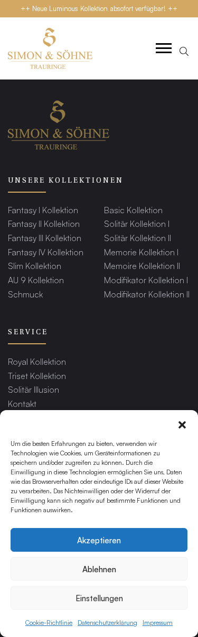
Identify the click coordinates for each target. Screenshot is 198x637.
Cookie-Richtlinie (48, 622)
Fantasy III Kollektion (44, 238)
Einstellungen (99, 598)
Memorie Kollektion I (141, 252)
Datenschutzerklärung (107, 622)
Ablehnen (99, 569)
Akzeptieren (99, 540)
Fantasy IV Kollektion (45, 252)
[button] (182, 423)
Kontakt (22, 404)
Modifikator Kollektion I (146, 280)
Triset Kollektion (37, 376)
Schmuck (25, 294)
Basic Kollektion (133, 210)
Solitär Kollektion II (137, 238)
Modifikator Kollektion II (147, 294)
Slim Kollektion (34, 266)
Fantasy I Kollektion (43, 210)
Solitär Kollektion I (136, 223)
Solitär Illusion (33, 389)
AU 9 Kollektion (36, 280)
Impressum (158, 622)
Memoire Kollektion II (142, 266)
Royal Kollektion (37, 361)
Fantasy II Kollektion (44, 223)
